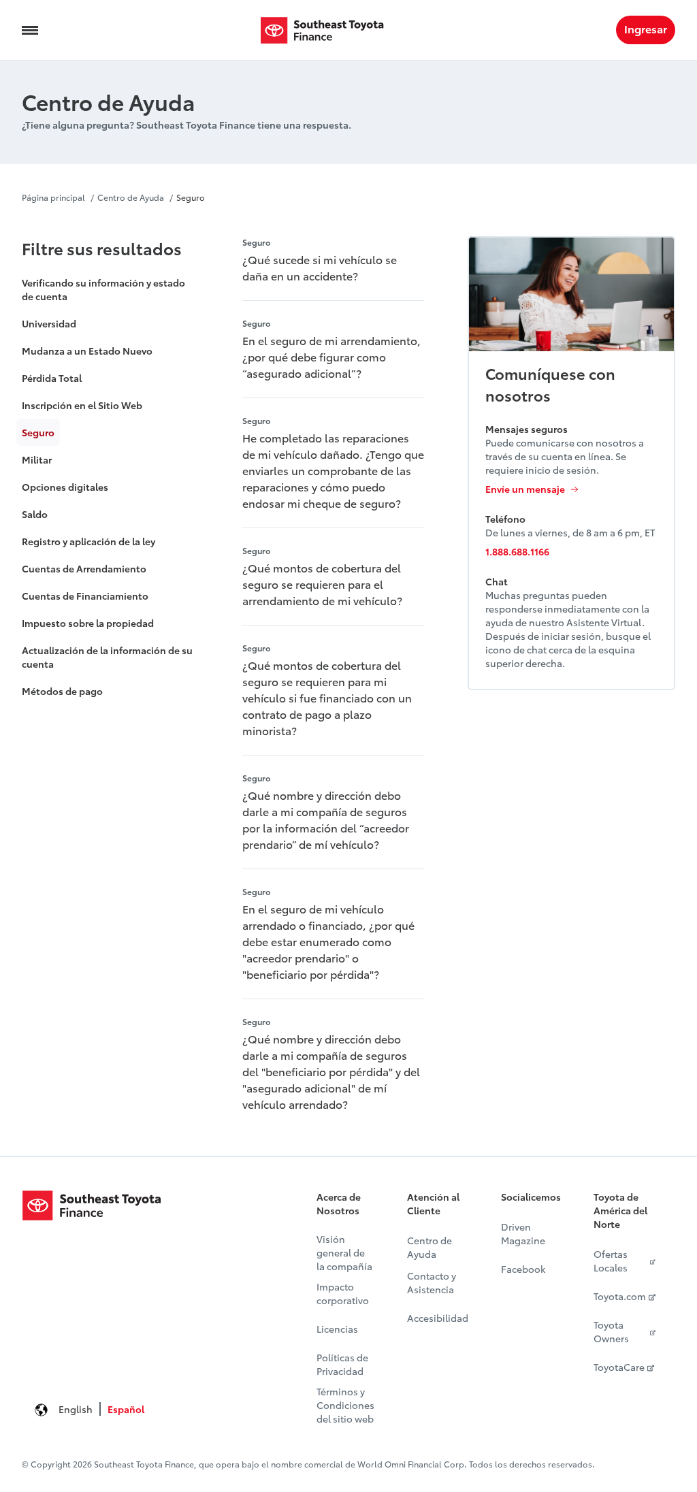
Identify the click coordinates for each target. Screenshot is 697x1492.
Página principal (53, 197)
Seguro (190, 197)
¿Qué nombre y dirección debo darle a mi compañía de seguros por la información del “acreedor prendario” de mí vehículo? (325, 819)
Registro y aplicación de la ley (88, 541)
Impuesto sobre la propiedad (88, 623)
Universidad (49, 323)
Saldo (35, 514)
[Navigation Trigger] (30, 30)
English (76, 1409)
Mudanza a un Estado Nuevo (87, 350)
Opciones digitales (65, 486)
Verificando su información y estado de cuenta (103, 289)
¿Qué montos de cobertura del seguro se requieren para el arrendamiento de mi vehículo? (322, 584)
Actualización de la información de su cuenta (107, 656)
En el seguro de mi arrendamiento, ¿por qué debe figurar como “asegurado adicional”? (331, 356)
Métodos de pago (62, 691)
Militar (37, 459)
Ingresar (645, 28)
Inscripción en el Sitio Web (82, 405)
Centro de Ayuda (130, 197)
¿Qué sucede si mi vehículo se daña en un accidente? (319, 267)
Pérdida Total (52, 378)
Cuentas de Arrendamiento (84, 568)
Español (126, 1409)
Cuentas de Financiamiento (85, 595)
